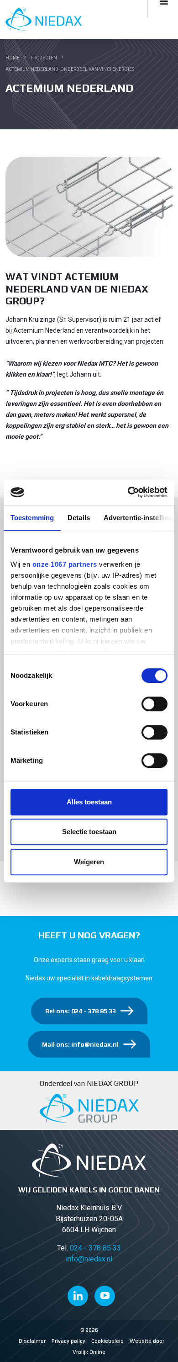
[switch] (154, 704)
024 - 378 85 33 (95, 1248)
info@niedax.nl (89, 1259)
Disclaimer (32, 1341)
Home (12, 57)
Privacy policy (68, 1341)
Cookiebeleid (107, 1341)
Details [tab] (79, 517)
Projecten (44, 57)
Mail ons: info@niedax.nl (80, 1044)
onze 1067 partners (64, 564)
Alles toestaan (89, 802)
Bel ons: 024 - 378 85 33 (80, 1011)
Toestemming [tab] (32, 517)
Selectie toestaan (89, 831)
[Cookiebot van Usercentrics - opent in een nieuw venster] (128, 492)
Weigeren (89, 862)
